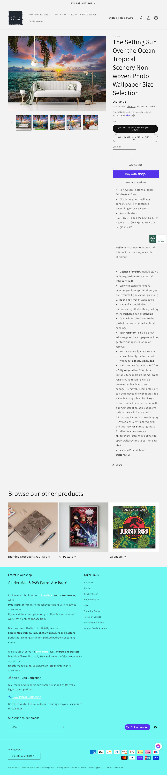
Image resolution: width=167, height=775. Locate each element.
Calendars (115, 556)
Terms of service (79, 767)
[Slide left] (11, 122)
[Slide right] (102, 122)
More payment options (136, 182)
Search (87, 605)
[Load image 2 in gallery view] (40, 122)
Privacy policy (63, 767)
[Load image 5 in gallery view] (90, 122)
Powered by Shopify (30, 767)
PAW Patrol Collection (27, 697)
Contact (88, 588)
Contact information (114, 767)
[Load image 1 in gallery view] (23, 122)
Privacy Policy (91, 593)
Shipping (131, 106)
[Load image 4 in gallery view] (74, 122)
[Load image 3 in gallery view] (57, 122)
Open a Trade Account (95, 628)
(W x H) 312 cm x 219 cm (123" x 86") (135, 138)
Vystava (18, 767)
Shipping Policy (92, 611)
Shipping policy (96, 767)
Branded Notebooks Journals (27, 556)
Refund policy (48, 767)
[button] (40, 14)
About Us (89, 582)
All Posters (66, 556)
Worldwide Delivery (94, 622)
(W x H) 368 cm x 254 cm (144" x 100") (135, 128)
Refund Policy (91, 599)
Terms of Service (92, 616)
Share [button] (119, 464)
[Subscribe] (63, 727)
